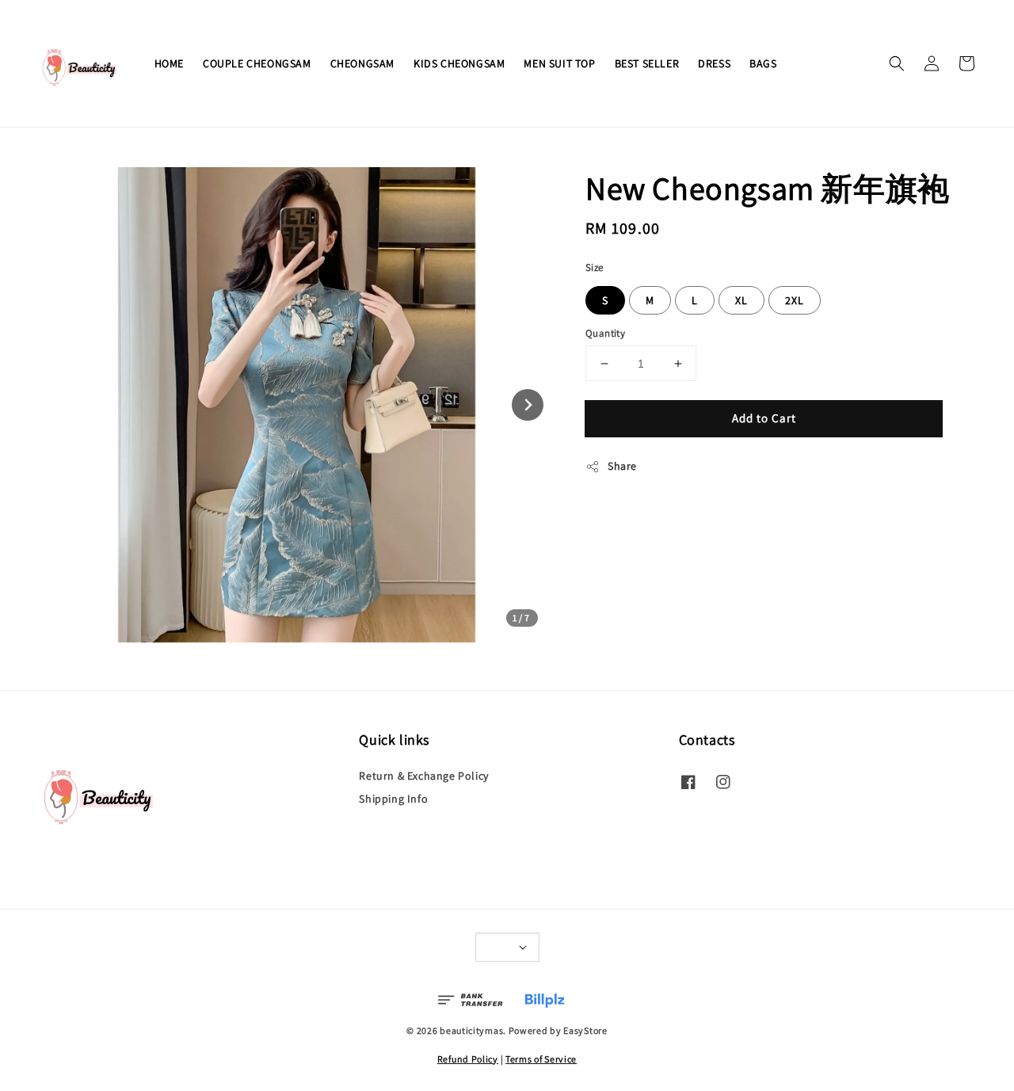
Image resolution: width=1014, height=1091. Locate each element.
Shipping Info (393, 799)
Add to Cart (764, 417)
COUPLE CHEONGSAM (257, 63)
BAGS (762, 63)
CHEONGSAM (362, 63)
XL (741, 300)
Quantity (605, 333)
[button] (896, 63)
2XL (794, 300)
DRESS (714, 63)
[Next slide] (527, 405)
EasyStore (585, 1030)
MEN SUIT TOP (559, 63)
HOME (169, 63)
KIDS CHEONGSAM (459, 63)
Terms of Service (541, 1059)
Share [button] (622, 466)
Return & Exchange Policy (423, 776)
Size (594, 267)
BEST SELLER (647, 63)
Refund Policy (467, 1059)
